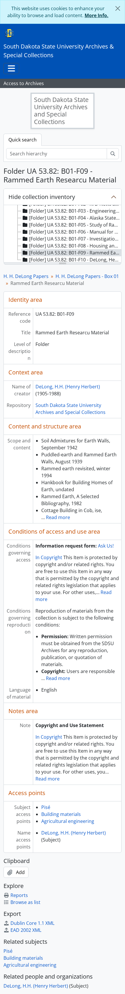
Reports (19, 895)
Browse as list (25, 902)
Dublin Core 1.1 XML (32, 923)
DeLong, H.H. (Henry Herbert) (67, 386)
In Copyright (48, 557)
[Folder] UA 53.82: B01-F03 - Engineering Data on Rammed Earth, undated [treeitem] (75, 211)
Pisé (45, 807)
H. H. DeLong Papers (26, 276)
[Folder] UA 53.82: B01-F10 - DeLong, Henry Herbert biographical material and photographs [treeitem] (75, 259)
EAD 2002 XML (25, 930)
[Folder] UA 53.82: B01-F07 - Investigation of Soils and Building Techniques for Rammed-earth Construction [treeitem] (75, 239)
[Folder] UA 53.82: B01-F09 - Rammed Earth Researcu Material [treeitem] (75, 253)
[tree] (62, 234)
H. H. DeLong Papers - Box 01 (87, 276)
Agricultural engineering (67, 821)
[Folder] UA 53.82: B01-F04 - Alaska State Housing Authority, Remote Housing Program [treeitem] (75, 218)
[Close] (118, 8)
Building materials (61, 814)
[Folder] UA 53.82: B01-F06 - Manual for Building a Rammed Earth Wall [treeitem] (75, 232)
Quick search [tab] (22, 140)
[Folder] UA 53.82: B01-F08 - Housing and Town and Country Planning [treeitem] (75, 246)
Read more (58, 517)
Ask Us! (106, 546)
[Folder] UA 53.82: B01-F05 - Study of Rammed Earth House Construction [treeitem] (75, 225)
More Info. (96, 15)
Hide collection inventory (41, 197)
